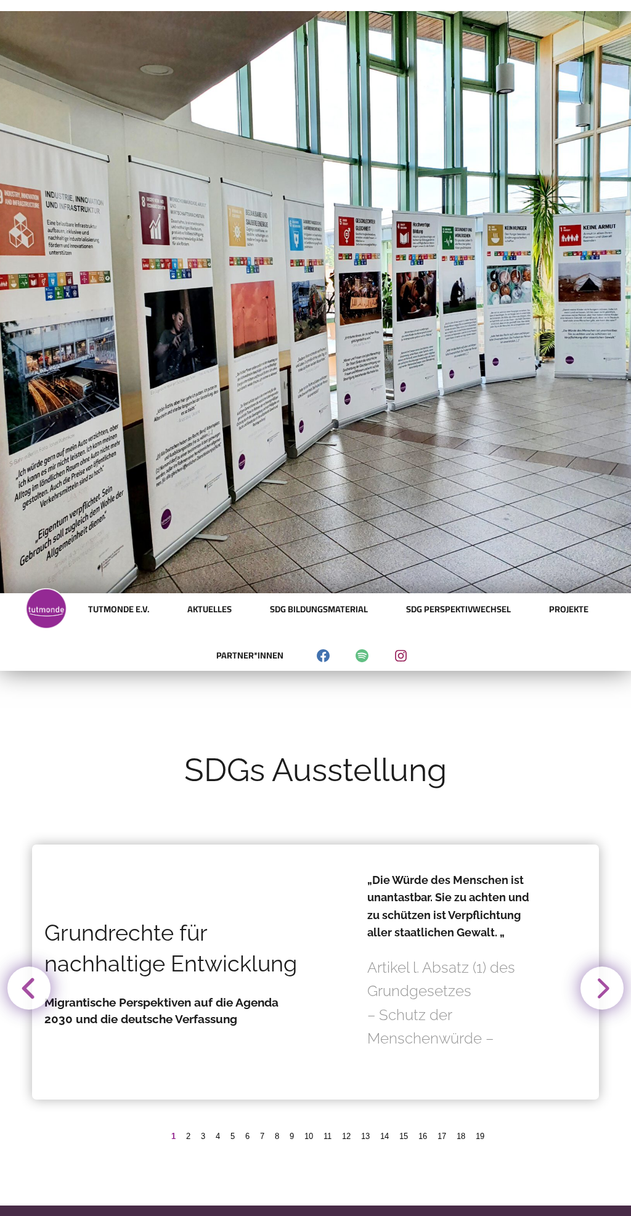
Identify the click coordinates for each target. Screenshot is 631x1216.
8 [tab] (277, 1136)
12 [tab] (346, 1136)
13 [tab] (365, 1136)
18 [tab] (461, 1136)
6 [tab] (247, 1136)
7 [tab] (262, 1136)
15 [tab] (403, 1136)
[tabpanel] (315, 972)
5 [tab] (232, 1136)
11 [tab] (328, 1136)
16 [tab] (422, 1136)
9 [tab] (292, 1136)
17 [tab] (442, 1136)
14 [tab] (384, 1136)
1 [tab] (173, 1136)
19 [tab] (480, 1136)
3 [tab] (203, 1136)
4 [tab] (218, 1136)
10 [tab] (308, 1136)
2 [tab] (188, 1136)
